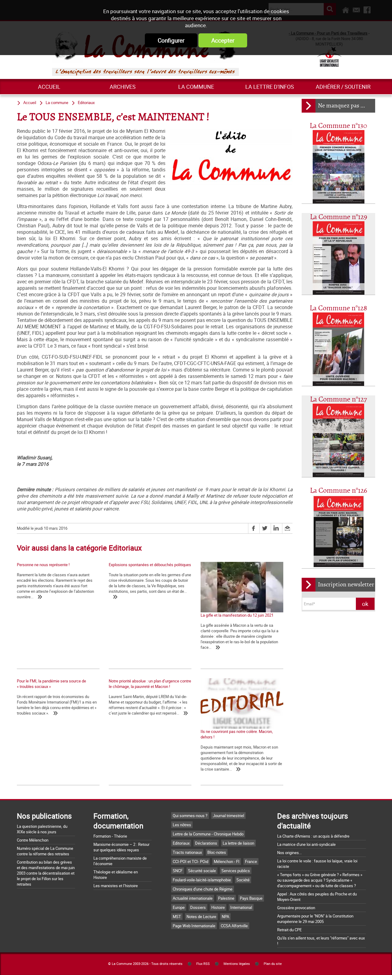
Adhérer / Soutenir (343, 86)
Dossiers (198, 907)
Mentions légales (237, 964)
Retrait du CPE (289, 929)
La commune (196, 86)
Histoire (218, 907)
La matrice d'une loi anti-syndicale (306, 844)
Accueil (49, 86)
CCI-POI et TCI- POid (190, 861)
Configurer (171, 40)
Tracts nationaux (187, 852)
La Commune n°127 (338, 399)
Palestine (226, 898)
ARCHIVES (123, 86)
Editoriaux (86, 102)
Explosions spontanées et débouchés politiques (150, 564)
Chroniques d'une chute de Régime (202, 889)
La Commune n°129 (338, 217)
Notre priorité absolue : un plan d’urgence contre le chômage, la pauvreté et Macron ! (150, 683)
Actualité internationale (193, 898)
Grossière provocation (296, 907)
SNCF (178, 870)
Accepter (222, 40)
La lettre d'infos (269, 86)
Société (243, 880)
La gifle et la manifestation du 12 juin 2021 (237, 615)
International (241, 907)
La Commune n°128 (338, 308)
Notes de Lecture (201, 916)
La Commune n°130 (338, 126)
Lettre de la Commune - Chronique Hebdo (208, 834)
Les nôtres (182, 824)
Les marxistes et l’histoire (115, 885)
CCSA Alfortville (234, 925)
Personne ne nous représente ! (43, 564)
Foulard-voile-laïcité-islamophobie (202, 880)
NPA (225, 916)
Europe (179, 907)
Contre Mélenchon (32, 840)
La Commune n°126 (338, 491)
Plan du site (273, 964)
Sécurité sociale (202, 870)
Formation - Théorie (110, 836)
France (251, 861)
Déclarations (206, 843)
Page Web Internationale (194, 925)
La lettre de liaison (238, 843)
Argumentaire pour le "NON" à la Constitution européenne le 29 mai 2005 (315, 918)
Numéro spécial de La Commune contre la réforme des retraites (45, 851)
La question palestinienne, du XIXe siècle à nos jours (42, 829)
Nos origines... (289, 852)
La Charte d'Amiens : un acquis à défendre (313, 836)
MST (177, 916)
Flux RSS (203, 964)
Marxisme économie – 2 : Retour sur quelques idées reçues (121, 847)
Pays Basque (251, 898)
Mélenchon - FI (226, 861)
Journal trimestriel (228, 815)
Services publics (235, 870)
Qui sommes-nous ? (190, 815)
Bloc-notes (216, 852)
